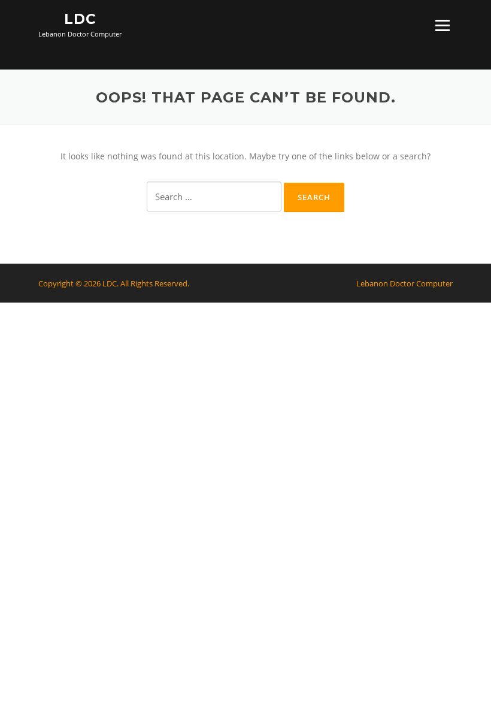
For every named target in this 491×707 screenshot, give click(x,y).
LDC (80, 19)
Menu (442, 25)
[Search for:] (214, 197)
